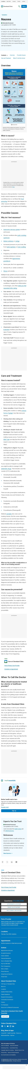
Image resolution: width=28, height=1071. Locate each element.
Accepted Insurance (6, 953)
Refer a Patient (4, 968)
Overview (12, 55)
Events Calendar (5, 955)
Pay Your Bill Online (5, 963)
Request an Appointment (14, 907)
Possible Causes (21, 55)
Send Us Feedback (5, 1045)
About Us (3, 986)
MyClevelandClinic (5, 1035)
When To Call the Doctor (19, 58)
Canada (14, 1)
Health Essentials (11, 1033)
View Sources (7, 853)
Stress (5, 271)
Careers (3, 1002)
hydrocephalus (11, 247)
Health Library (17, 829)
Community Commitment (7, 999)
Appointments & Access (7, 950)
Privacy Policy (4, 1052)
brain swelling (22, 247)
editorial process (9, 830)
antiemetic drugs (6, 469)
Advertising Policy (5, 1047)
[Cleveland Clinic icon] (2, 780)
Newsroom (19, 1033)
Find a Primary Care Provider (12, 665)
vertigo (17, 241)
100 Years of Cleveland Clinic (8, 984)
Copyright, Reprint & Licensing (7, 1050)
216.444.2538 (18, 901)
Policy (13, 187)
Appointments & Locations (14, 904)
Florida (19, 1)
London (23, 1)
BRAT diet (6, 439)
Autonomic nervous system (11, 229)
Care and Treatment (6, 58)
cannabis (9, 514)
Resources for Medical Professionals (10, 1007)
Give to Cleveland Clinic (6, 961)
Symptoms (4, 14)
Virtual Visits (4, 976)
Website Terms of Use (19, 1050)
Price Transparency (5, 966)
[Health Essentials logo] (10, 780)
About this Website (14, 1045)
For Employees (4, 1005)
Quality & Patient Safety (6, 991)
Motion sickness (8, 241)
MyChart (12, 1035)
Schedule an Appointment (11, 669)
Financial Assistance (6, 958)
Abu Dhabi (9, 1)
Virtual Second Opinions (6, 974)
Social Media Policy (14, 1047)
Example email (5, 807)
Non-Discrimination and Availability (8, 1054)
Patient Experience (5, 994)
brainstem (6, 329)
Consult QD (3, 1033)
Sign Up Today (5, 1016)
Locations (3, 989)
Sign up (14, 810)
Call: (5, 1059)
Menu (24, 6)
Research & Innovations (6, 997)
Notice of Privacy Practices (13, 1052)
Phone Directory (5, 971)
